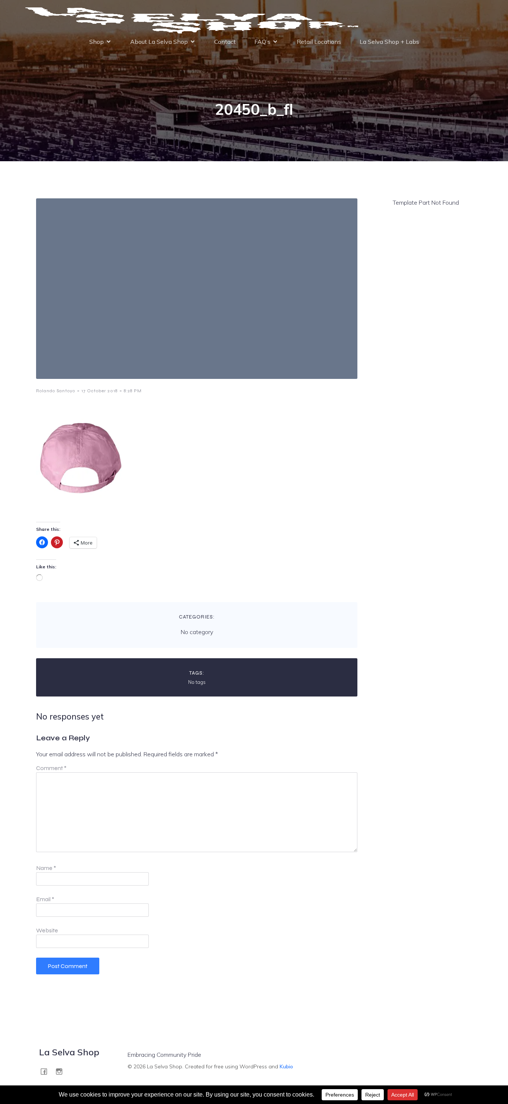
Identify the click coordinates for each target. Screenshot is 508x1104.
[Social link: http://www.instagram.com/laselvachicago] (62, 1071)
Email (45, 899)
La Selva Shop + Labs (389, 41)
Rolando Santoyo (55, 390)
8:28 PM (133, 390)
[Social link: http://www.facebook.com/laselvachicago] (46, 1071)
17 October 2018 (99, 390)
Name (46, 867)
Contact (225, 41)
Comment (51, 768)
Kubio (286, 1066)
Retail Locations (319, 41)
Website (47, 930)
